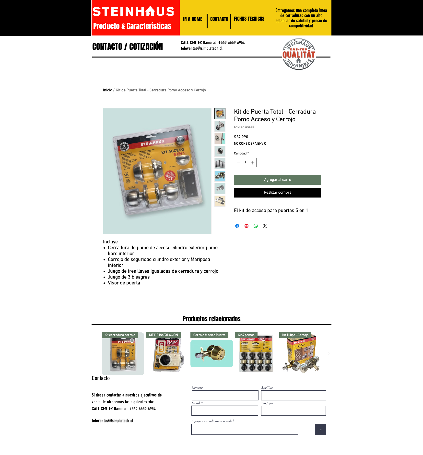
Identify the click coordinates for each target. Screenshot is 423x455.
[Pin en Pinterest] (246, 226)
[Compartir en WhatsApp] (256, 226)
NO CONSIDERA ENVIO (250, 144)
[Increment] (253, 162)
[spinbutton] (245, 162)
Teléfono (267, 403)
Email (196, 403)
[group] (212, 353)
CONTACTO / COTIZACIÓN (127, 47)
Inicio (107, 90)
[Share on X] (265, 226)
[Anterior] (95, 353)
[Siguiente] (329, 353)
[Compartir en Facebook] (237, 226)
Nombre (197, 387)
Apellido (267, 387)
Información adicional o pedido (213, 421)
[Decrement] (238, 162)
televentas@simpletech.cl (201, 48)
